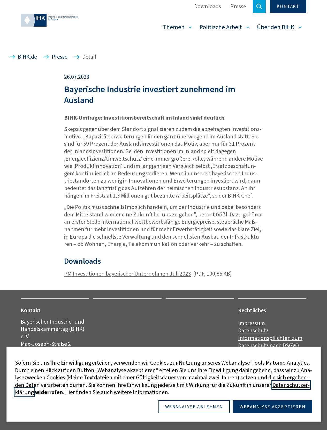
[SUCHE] (259, 6)
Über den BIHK (275, 27)
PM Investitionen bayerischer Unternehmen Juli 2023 (127, 273)
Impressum (251, 323)
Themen (174, 27)
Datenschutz (253, 330)
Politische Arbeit (221, 27)
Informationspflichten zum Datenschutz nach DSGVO (270, 341)
